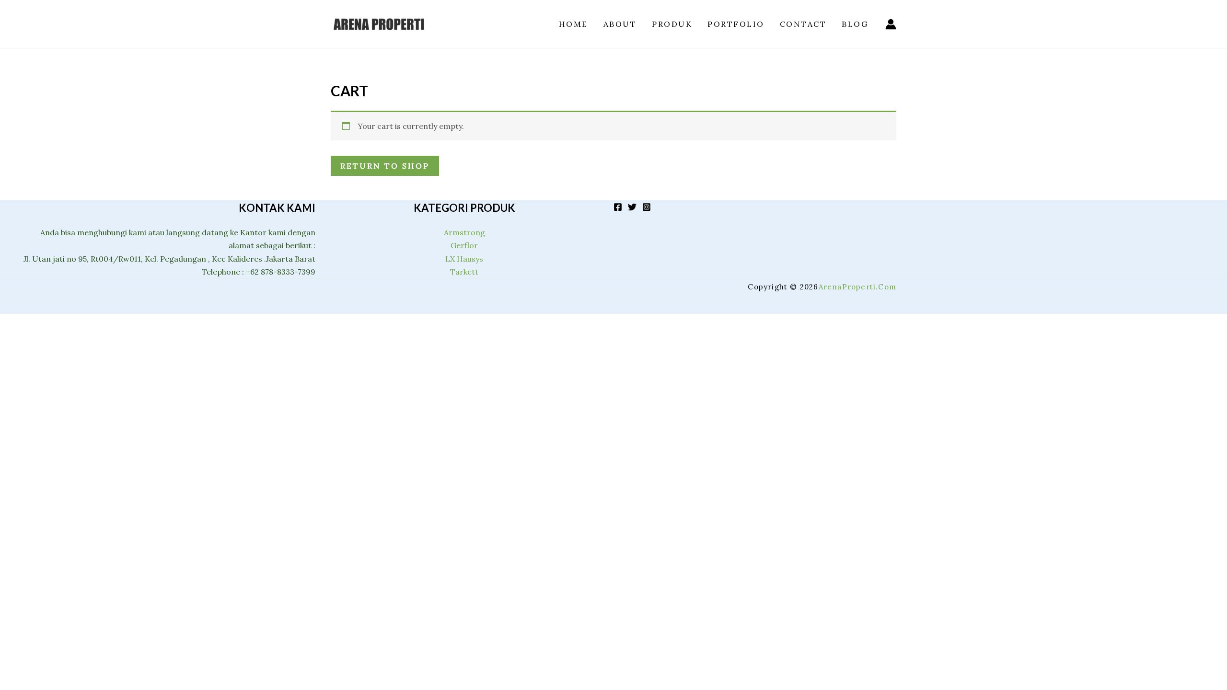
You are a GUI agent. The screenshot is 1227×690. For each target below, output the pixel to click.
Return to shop (384, 166)
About (620, 24)
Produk (672, 24)
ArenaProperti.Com (857, 286)
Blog (855, 24)
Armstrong (464, 232)
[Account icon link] (890, 24)
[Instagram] (646, 207)
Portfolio (735, 24)
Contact (803, 24)
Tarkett (464, 271)
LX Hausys (464, 259)
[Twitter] (632, 207)
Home (573, 24)
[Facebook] (618, 207)
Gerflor (464, 245)
